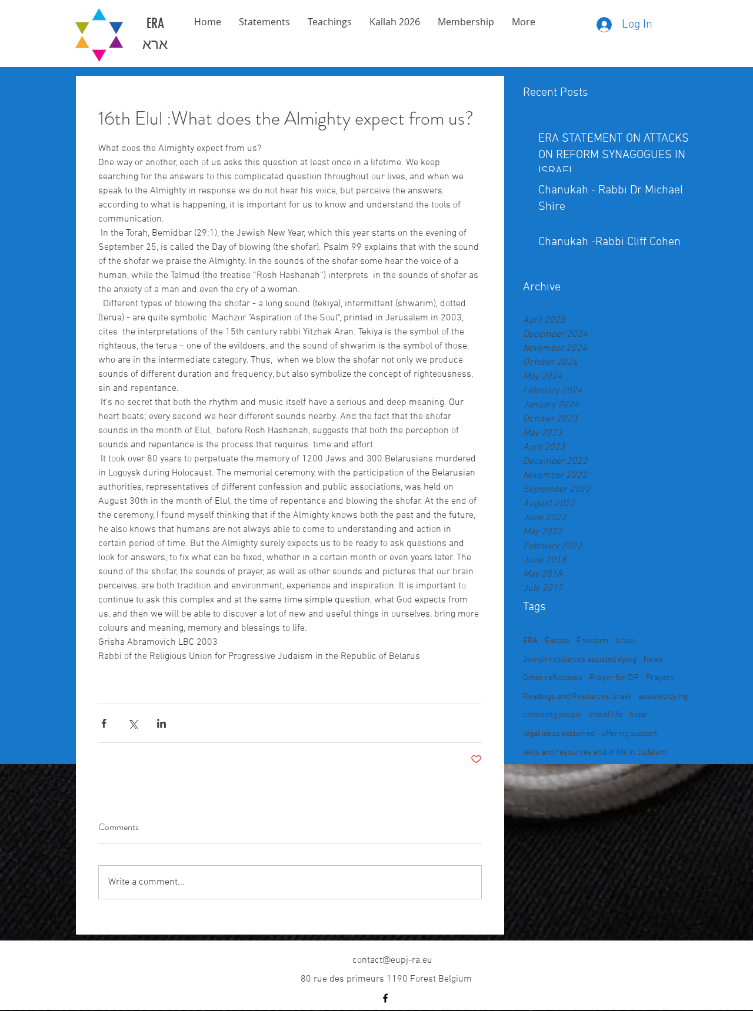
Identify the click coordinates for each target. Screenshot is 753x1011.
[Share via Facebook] (103, 723)
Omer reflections (552, 678)
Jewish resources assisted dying (580, 660)
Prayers (660, 678)
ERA (530, 641)
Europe (557, 641)
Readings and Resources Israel (577, 697)
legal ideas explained (559, 734)
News (653, 660)
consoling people (552, 715)
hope (638, 715)
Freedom (592, 641)
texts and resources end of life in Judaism (595, 753)
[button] (466, 22)
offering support (629, 734)
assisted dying (663, 697)
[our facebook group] (385, 998)
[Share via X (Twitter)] (132, 723)
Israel (625, 641)
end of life (605, 715)
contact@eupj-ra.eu (392, 960)
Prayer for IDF (614, 678)
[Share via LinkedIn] (161, 723)
